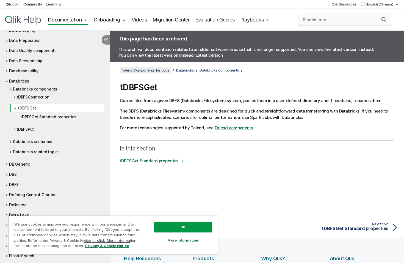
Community (32, 4)
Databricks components (35, 89)
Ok (182, 227)
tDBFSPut (25, 129)
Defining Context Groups (32, 194)
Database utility (23, 71)
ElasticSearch (21, 255)
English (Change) (380, 4)
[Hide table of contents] (106, 40)
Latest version (209, 55)
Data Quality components (32, 50)
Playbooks (252, 20)
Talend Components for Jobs (145, 70)
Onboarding (107, 20)
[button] (384, 19)
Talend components (233, 127)
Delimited (18, 204)
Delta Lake (19, 215)
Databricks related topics (36, 151)
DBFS (14, 184)
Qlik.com (12, 4)
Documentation (65, 20)
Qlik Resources (344, 4)
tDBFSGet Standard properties (48, 116)
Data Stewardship (25, 60)
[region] (113, 234)
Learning (53, 4)
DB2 (12, 174)
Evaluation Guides (215, 20)
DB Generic (19, 164)
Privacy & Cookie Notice (107, 245)
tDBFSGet (27, 108)
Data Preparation (25, 40)
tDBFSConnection (33, 97)
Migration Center (171, 20)
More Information (182, 240)
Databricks (19, 81)
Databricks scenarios (32, 141)
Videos (139, 20)
